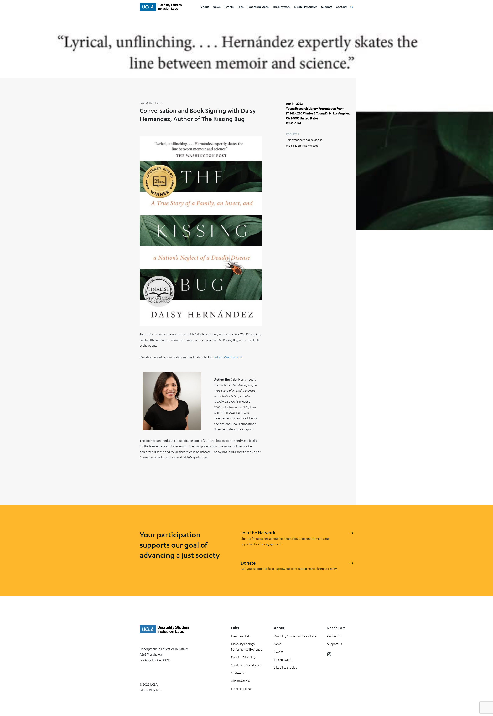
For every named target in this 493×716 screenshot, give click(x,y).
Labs (240, 6)
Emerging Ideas (258, 6)
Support (326, 6)
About (204, 6)
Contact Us (334, 636)
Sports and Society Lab (246, 665)
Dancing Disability (243, 657)
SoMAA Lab (238, 673)
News (217, 6)
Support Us (334, 644)
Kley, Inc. (155, 690)
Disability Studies (305, 6)
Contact (341, 6)
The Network (281, 6)
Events (229, 6)
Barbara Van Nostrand (227, 357)
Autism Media (240, 681)
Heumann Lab (240, 636)
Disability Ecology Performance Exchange (246, 646)
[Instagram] (329, 654)
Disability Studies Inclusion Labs (295, 636)
